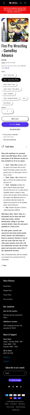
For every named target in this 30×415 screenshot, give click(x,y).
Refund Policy (7, 286)
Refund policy (21, 404)
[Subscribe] (24, 373)
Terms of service (10, 407)
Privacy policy (13, 404)
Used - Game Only (10, 75)
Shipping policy (16, 410)
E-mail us (6, 361)
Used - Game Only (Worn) (11, 80)
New (25, 98)
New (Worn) (8, 103)
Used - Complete (10, 94)
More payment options (15, 129)
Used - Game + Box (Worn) (12, 89)
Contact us (6, 357)
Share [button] (4, 265)
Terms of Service (8, 299)
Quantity (4, 107)
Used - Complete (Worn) (12, 98)
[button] (4, 3)
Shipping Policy (7, 290)
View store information (9, 139)
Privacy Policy (7, 295)
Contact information (20, 407)
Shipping (3, 62)
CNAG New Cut (14, 401)
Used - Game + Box (10, 84)
